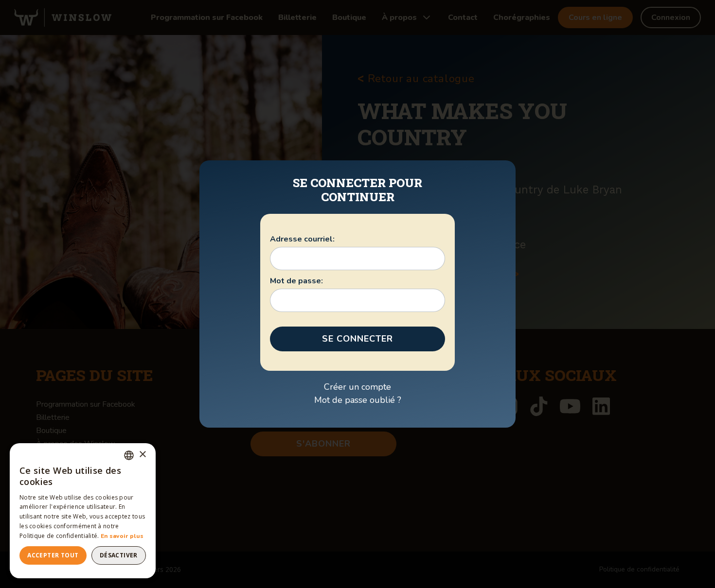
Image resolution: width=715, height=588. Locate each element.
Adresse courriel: (302, 239)
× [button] (142, 454)
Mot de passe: (296, 281)
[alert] (83, 510)
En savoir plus (122, 536)
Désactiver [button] (119, 555)
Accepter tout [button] (52, 555)
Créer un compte (357, 387)
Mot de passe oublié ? (357, 400)
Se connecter (357, 339)
